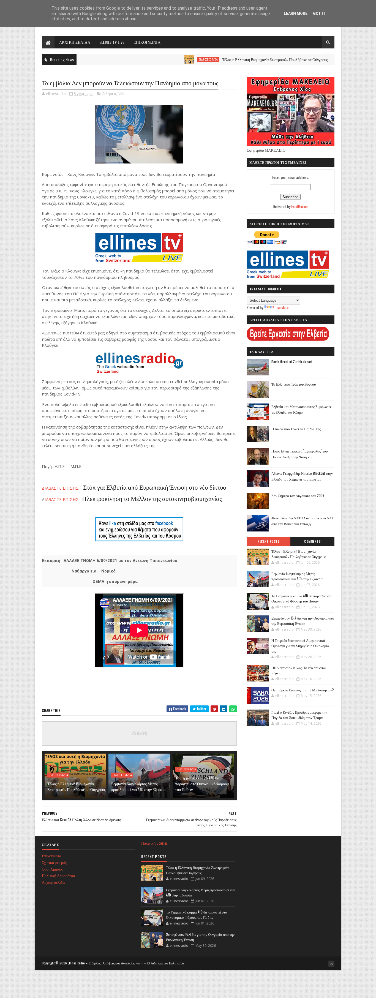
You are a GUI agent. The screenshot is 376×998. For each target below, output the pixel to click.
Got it (319, 13)
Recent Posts (268, 541)
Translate (281, 307)
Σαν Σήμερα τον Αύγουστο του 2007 (297, 495)
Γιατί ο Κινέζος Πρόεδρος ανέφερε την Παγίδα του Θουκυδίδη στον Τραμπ (299, 714)
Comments (312, 541)
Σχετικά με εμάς (54, 862)
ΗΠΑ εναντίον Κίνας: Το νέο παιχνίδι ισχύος (298, 670)
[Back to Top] (331, 964)
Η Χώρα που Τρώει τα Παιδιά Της (296, 428)
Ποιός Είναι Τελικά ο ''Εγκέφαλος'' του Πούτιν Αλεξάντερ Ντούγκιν (299, 453)
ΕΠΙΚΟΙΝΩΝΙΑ (147, 42)
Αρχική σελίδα (53, 882)
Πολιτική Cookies (154, 843)
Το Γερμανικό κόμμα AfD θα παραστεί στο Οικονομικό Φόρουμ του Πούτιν (202, 783)
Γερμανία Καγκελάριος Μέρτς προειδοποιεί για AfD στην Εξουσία (138, 786)
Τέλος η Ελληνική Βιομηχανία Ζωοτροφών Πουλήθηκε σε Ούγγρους (251, 59)
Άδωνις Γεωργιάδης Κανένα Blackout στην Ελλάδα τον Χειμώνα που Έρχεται (302, 476)
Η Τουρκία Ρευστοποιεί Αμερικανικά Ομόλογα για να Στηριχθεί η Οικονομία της (300, 645)
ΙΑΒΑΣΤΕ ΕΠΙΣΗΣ (133, 499)
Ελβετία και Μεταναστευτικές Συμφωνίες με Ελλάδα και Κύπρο (301, 409)
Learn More (295, 13)
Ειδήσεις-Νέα (184, 59)
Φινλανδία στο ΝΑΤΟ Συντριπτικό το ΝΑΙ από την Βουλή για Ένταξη (302, 520)
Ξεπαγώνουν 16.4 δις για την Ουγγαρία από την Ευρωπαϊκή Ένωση (302, 620)
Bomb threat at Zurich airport (291, 361)
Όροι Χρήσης (52, 869)
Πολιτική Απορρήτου (58, 875)
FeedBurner (299, 206)
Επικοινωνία (51, 855)
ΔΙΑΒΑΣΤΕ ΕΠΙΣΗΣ (134, 488)
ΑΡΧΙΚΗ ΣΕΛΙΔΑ (75, 42)
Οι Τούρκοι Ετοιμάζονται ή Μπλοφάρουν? (302, 689)
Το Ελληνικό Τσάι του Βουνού (293, 384)
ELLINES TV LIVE (111, 42)
